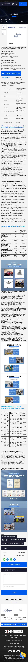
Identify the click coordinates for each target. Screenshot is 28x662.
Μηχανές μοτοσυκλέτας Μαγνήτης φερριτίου (12, 543)
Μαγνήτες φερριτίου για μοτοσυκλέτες (10, 21)
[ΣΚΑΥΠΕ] (8, 559)
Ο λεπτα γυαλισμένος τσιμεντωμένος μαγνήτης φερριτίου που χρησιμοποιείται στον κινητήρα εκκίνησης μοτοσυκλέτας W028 (20, 618)
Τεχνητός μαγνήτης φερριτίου (9, 536)
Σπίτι (2, 19)
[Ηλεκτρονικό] (14, 559)
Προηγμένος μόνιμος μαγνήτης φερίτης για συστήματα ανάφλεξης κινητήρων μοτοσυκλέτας (7, 618)
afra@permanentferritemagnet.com (11, 1)
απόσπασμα (23, 3)
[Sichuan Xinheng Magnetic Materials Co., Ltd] (7, 4)
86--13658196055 (14, 643)
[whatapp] (11, 559)
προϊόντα (7, 19)
